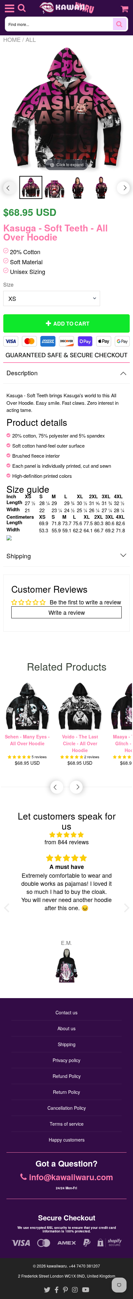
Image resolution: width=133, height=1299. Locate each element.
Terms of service (67, 1123)
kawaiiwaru (57, 1265)
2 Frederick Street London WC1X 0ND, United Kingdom (66, 1276)
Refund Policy (67, 1076)
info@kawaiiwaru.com (71, 1177)
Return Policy (66, 1092)
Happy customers (67, 1139)
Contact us (66, 1012)
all (31, 39)
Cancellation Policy (66, 1108)
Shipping (67, 1044)
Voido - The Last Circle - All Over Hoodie (80, 743)
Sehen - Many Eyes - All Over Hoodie (27, 740)
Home (12, 39)
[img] (66, 834)
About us (66, 1028)
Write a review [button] (66, 612)
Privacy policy (66, 1060)
